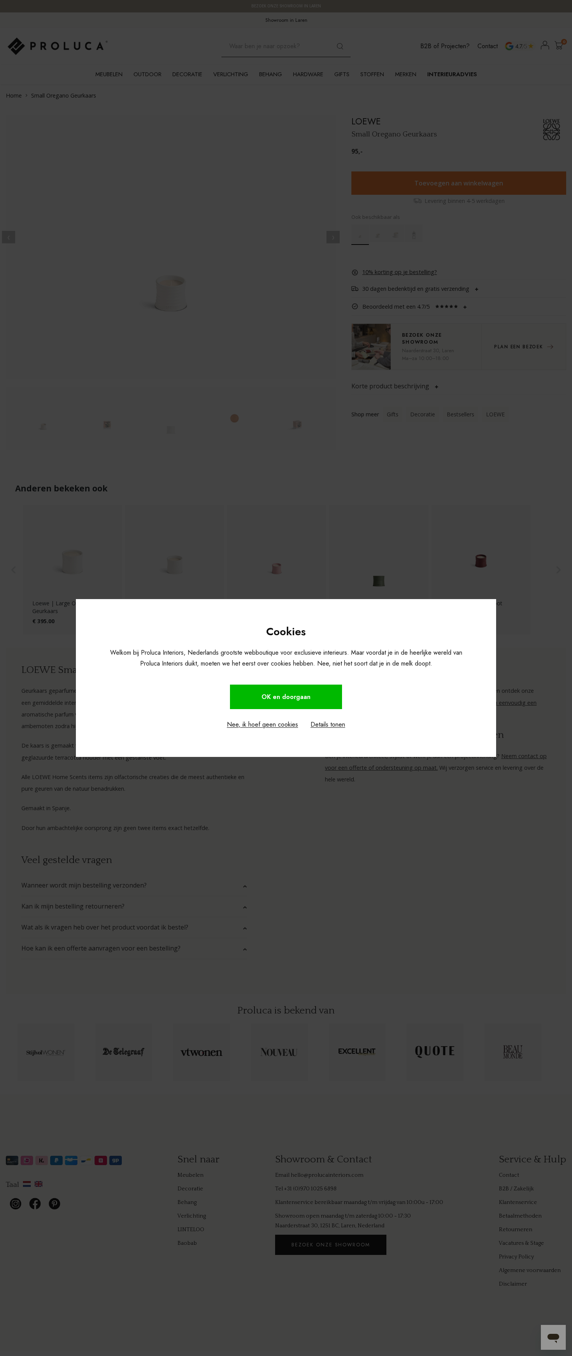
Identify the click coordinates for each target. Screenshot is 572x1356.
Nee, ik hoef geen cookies (262, 724)
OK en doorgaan (286, 696)
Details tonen (328, 724)
